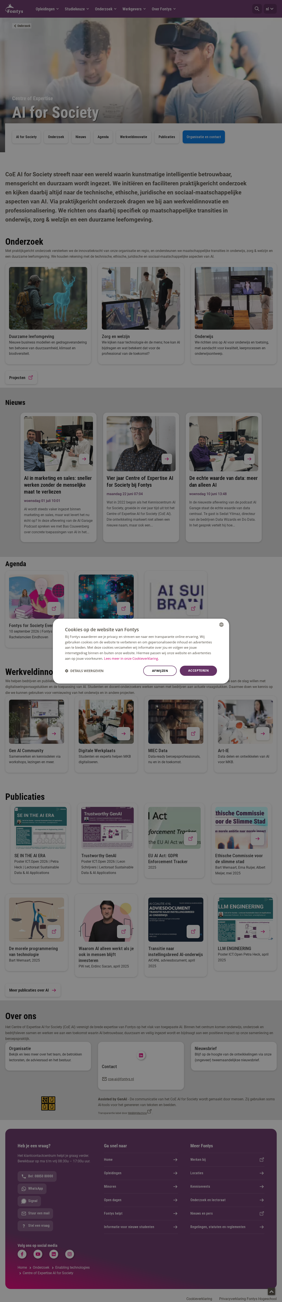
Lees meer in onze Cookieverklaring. (131, 658)
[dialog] (141, 650)
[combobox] (221, 624)
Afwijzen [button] (160, 671)
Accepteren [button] (198, 670)
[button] (84, 670)
